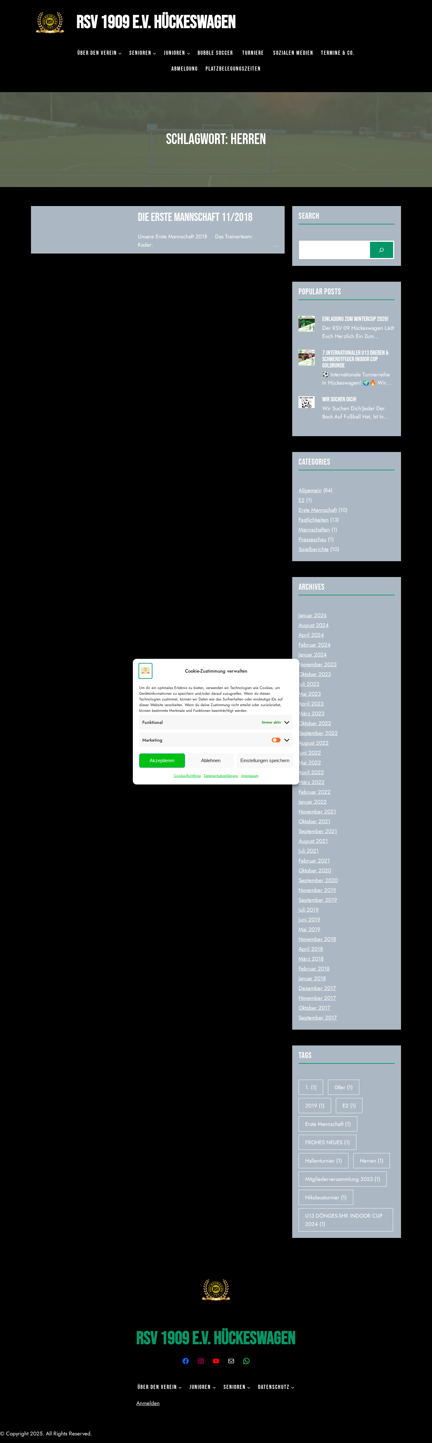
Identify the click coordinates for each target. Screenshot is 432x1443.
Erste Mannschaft (318, 510)
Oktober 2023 (315, 674)
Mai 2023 (310, 694)
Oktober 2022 (315, 723)
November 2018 (317, 939)
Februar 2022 (314, 792)
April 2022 (311, 772)
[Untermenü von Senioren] (154, 53)
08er (344, 1087)
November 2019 (317, 890)
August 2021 (313, 841)
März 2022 (311, 782)
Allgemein (310, 490)
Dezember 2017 (317, 988)
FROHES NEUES (327, 1142)
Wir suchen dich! (339, 399)
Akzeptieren (162, 760)
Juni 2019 (309, 919)
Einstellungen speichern (264, 760)
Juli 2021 (309, 851)
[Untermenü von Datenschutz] (292, 1387)
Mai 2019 (309, 929)
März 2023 (311, 713)
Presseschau (312, 539)
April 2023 (311, 703)
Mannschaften (314, 529)
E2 (302, 500)
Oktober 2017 (314, 1008)
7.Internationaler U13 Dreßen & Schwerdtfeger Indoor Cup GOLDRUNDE (355, 359)
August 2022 (314, 743)
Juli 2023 (309, 684)
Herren (371, 1160)
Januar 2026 (313, 615)
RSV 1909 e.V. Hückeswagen (156, 22)
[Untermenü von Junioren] (188, 53)
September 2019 (318, 900)
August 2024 (314, 625)
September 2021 (318, 831)
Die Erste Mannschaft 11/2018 (195, 217)
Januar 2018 (312, 978)
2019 (314, 1105)
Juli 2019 (309, 909)
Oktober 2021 (314, 821)
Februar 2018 (314, 968)
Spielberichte (314, 549)
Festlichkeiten (314, 520)
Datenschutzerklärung (221, 775)
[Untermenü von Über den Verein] (120, 53)
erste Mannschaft (328, 1124)
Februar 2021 (314, 860)
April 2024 (311, 635)
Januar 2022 (313, 802)
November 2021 (317, 811)
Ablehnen (210, 760)
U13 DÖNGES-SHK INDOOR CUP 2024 (343, 1220)
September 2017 (318, 1017)
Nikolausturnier (326, 1197)
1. (311, 1087)
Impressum (249, 775)
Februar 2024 (314, 645)
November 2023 (317, 664)
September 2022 (318, 733)
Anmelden (148, 1403)
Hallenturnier (323, 1160)
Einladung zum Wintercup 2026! (355, 319)
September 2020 (318, 880)
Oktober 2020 (315, 870)
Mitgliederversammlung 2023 (342, 1179)
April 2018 (311, 949)
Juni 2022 (310, 752)
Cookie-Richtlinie (187, 775)
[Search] (381, 250)
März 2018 (311, 959)
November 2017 (317, 998)
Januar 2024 (313, 654)
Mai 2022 (310, 762)
